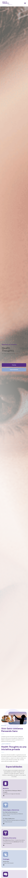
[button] (25, 3)
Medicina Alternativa (9, 838)
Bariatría (6, 788)
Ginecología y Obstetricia (11, 810)
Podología (6, 859)
